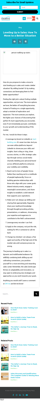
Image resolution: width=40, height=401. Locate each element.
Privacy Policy (31, 390)
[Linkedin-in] (20, 395)
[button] (24, 18)
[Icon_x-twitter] (23, 395)
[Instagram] (17, 395)
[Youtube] (27, 395)
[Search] (36, 293)
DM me (7, 284)
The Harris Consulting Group (18, 390)
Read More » (14, 312)
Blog (20, 27)
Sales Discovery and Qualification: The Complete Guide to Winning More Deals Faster (25, 375)
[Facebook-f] (13, 395)
